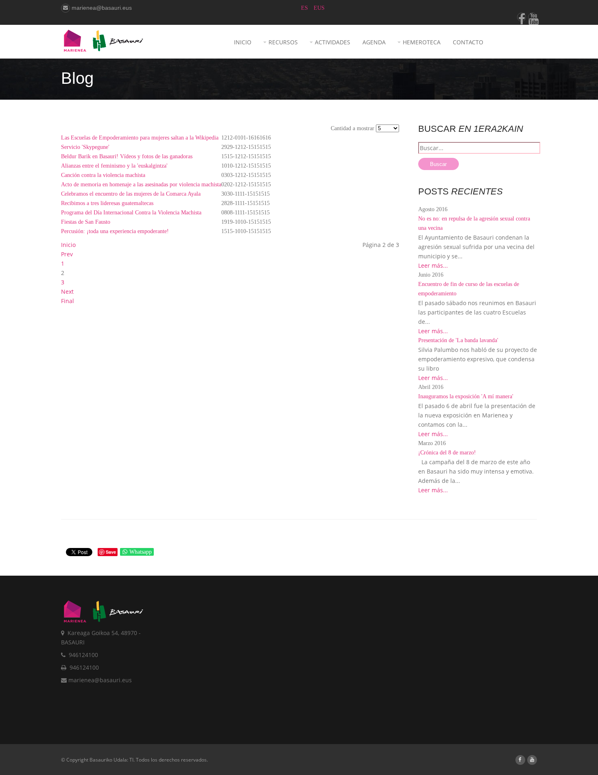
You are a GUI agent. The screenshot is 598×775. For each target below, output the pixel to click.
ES (305, 8)
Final (67, 301)
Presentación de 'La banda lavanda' (458, 340)
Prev (67, 254)
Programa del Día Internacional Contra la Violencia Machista (131, 213)
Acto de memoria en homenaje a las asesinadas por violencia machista (141, 184)
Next (67, 291)
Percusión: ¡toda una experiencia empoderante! (115, 231)
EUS (319, 8)
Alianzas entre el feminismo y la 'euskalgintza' (114, 166)
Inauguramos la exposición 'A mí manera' (465, 396)
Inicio (68, 245)
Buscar (438, 164)
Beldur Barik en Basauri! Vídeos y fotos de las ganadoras (126, 156)
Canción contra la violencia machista (103, 175)
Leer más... (433, 265)
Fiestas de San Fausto (85, 222)
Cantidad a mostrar (353, 128)
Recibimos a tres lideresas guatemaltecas (107, 203)
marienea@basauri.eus (101, 7)
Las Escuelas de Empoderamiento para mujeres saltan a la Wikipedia (139, 138)
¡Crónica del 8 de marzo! (447, 453)
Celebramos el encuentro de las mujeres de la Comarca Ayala (131, 194)
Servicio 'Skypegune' (85, 147)
